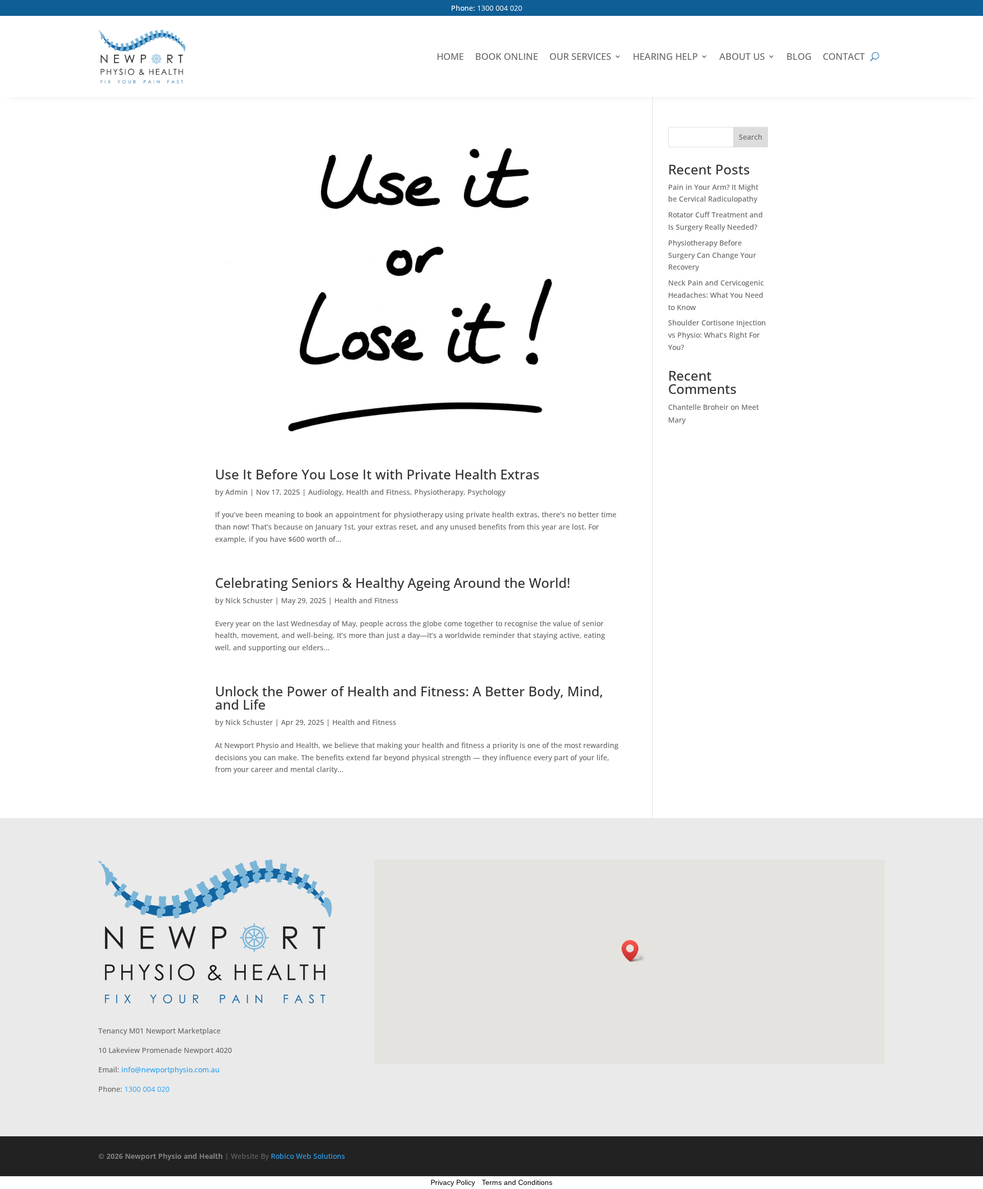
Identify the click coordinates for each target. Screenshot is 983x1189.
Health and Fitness (378, 492)
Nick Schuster (249, 600)
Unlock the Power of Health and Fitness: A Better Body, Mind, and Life (409, 698)
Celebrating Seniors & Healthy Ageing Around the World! (392, 583)
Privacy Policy (453, 1182)
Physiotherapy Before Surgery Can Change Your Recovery (712, 255)
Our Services (580, 56)
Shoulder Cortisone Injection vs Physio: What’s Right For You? (717, 335)
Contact (844, 56)
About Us (742, 56)
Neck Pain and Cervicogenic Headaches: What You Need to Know (716, 295)
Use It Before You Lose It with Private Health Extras (377, 474)
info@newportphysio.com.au (170, 1069)
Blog (798, 56)
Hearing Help (665, 56)
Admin (236, 492)
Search (750, 137)
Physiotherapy (438, 492)
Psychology (486, 492)
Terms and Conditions (517, 1182)
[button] (633, 951)
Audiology (325, 492)
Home (450, 56)
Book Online (506, 56)
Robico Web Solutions (308, 1156)
